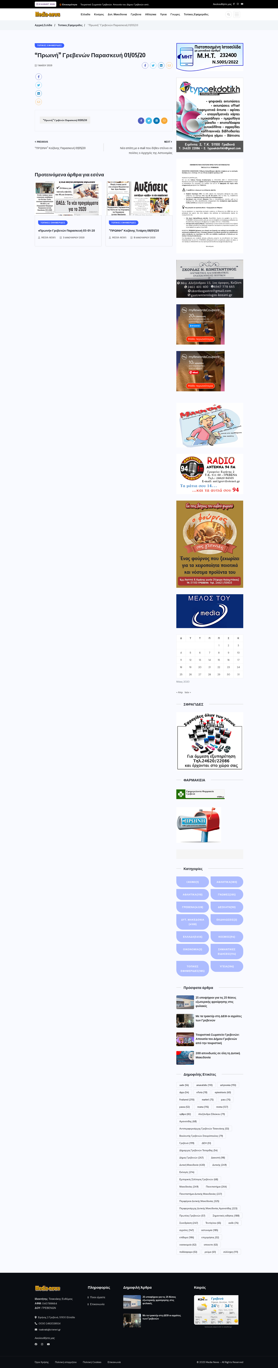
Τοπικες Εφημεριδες (196, 14)
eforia (201, 1092)
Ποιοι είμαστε (97, 1297)
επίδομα (186, 1237)
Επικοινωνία (97, 1304)
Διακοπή (218, 1157)
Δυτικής (219, 1164)
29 (219, 674)
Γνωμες (175, 14)
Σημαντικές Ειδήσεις (227, 951)
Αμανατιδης (188, 1121)
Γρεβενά (186, 1143)
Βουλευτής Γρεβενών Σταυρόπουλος (201, 1135)
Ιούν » (188, 692)
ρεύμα (210, 1251)
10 (238, 652)
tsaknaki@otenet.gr (49, 1329)
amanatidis (204, 1085)
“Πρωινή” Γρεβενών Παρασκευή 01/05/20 (65, 120)
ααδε (233, 1222)
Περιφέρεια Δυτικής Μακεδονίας (199, 1201)
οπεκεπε (211, 1244)
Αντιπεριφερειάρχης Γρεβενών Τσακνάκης (204, 1128)
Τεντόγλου (213, 1222)
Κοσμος (99, 14)
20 (199, 667)
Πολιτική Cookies (92, 1362)
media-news (48, 237)
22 (219, 667)
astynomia (228, 1085)
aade (184, 1085)
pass (225, 1099)
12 (190, 660)
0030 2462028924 (49, 1323)
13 (200, 660)
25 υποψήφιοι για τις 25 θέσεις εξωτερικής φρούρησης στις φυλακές (216, 1002)
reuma (203, 1106)
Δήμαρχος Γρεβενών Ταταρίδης (198, 1150)
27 (200, 674)
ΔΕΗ (206, 1143)
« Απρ (179, 692)
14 (209, 660)
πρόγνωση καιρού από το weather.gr (218, 1327)
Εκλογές (186, 1172)
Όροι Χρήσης (42, 1362)
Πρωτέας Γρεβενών (192, 1215)
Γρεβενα (136, 14)
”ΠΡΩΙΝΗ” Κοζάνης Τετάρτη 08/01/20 (134, 230)
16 (228, 660)
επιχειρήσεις (210, 1237)
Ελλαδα (85, 14)
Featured (186, 1099)
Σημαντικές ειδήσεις (226, 1215)
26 (190, 674)
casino (192, 881)
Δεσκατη (227, 907)
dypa (184, 1092)
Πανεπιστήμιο (216, 1186)
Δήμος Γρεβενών (191, 1157)
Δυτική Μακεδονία (192, 1164)
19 (190, 667)
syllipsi (185, 1114)
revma (222, 1106)
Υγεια (163, 14)
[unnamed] (209, 279)
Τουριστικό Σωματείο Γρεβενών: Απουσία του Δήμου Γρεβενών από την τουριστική (217, 1039)
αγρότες (186, 1230)
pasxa (184, 1106)
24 (238, 667)
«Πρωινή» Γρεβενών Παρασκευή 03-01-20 (66, 230)
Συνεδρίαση (188, 1222)
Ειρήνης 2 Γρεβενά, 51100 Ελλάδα (56, 1317)
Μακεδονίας (188, 1186)
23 (228, 667)
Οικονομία (192, 949)
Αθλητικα (150, 14)
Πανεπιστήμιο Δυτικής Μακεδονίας (200, 1193)
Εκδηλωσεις (227, 919)
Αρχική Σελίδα (43, 25)
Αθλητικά (193, 894)
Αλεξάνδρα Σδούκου (211, 1114)
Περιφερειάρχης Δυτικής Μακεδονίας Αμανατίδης (208, 1208)
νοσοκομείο (187, 1244)
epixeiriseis (223, 1092)
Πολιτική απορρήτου (66, 1362)
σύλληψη (230, 1251)
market (207, 1099)
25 (181, 674)
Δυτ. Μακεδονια (117, 14)
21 (209, 667)
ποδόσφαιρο (188, 1251)
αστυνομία (209, 1230)
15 (219, 660)
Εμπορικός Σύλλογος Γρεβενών (198, 1179)
